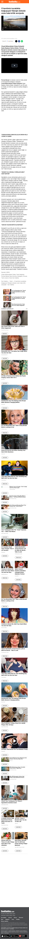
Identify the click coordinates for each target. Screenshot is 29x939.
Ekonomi (21, 917)
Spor (2, 919)
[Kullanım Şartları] (4, 930)
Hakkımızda (3, 915)
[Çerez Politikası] (4, 931)
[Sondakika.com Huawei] (23, 936)
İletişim (10, 915)
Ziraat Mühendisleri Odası (8, 83)
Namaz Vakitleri (4, 921)
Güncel (10, 917)
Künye (14, 915)
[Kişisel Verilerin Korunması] (13, 931)
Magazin (7, 919)
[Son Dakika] (14, 1)
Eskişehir (19, 83)
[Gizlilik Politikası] (12, 930)
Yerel (13, 919)
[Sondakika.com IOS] (5, 936)
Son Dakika (3, 917)
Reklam (7, 915)
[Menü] (2, 1)
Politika (18, 919)
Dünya (15, 917)
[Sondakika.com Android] (14, 936)
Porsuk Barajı (5, 80)
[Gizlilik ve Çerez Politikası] (21, 930)
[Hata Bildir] (6, 933)
